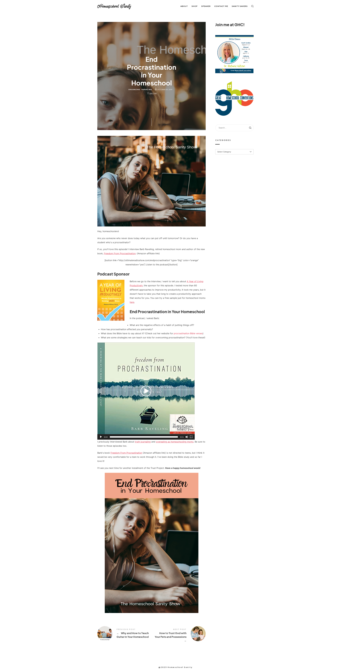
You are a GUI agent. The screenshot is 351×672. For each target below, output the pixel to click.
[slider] (144, 437)
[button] (146, 391)
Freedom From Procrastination (120, 253)
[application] (146, 391)
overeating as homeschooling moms (174, 441)
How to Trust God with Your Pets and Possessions (179, 635)
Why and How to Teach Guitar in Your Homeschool (124, 634)
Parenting (146, 89)
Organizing (134, 89)
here (132, 302)
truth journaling (143, 441)
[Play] (101, 437)
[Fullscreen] (191, 437)
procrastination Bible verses (188, 333)
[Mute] (186, 437)
